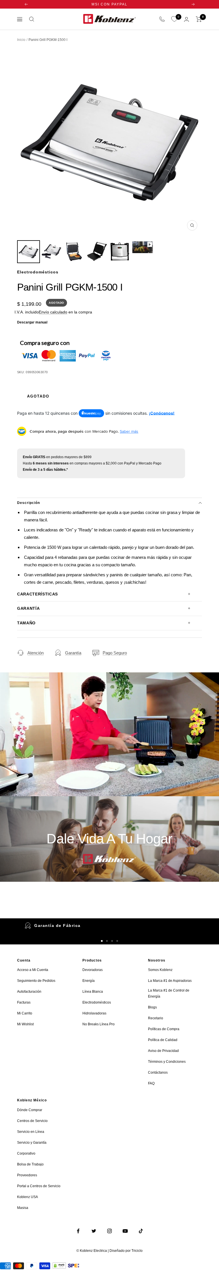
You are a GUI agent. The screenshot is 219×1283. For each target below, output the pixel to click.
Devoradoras (92, 970)
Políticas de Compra (163, 1029)
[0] (174, 19)
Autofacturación (29, 992)
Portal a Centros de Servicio (38, 1186)
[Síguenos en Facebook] (78, 1231)
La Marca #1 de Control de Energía (168, 993)
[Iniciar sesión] (186, 19)
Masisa (22, 1208)
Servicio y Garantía (31, 1143)
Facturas (24, 1002)
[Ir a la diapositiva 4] (117, 941)
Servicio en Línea (30, 1132)
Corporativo (26, 1153)
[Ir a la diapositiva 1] (102, 941)
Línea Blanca (92, 992)
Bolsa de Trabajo (30, 1164)
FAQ (151, 1083)
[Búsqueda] (31, 19)
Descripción (28, 503)
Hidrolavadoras (94, 1013)
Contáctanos (158, 1073)
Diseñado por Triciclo (126, 1251)
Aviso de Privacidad (163, 1051)
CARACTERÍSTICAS (37, 594)
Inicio (21, 40)
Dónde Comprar (29, 1110)
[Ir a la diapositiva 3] (112, 941)
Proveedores (27, 1175)
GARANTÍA (28, 608)
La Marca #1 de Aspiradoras (170, 981)
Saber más (129, 431)
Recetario (155, 1018)
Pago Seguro (115, 652)
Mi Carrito (24, 1013)
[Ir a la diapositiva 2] (107, 941)
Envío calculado (53, 312)
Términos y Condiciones (167, 1062)
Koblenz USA (27, 1197)
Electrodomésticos (96, 1002)
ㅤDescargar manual (32, 322)
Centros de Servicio (32, 1121)
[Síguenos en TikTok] (141, 1231)
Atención (35, 652)
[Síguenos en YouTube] (125, 1231)
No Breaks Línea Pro (98, 1024)
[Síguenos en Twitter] (94, 1231)
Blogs (152, 1007)
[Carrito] (199, 19)
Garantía (73, 652)
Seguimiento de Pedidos (36, 981)
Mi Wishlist (25, 1024)
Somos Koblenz (160, 970)
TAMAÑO (26, 623)
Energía (88, 981)
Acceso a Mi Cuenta (32, 970)
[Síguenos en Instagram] (109, 1231)
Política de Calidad (162, 1040)
